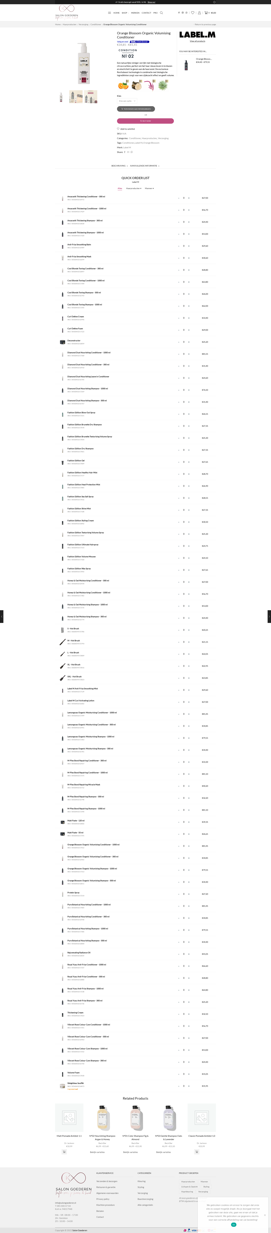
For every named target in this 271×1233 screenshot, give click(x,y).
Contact (146, 13)
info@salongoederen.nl (65, 1203)
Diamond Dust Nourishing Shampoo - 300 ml (87, 400)
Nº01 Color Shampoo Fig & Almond (135, 1137)
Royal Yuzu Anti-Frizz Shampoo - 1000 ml (85, 988)
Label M (139, 142)
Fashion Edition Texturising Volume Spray (85, 532)
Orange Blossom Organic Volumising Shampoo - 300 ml (91, 880)
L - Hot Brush (73, 652)
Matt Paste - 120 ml (76, 820)
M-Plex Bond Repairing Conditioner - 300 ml (87, 760)
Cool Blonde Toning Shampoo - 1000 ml (84, 304)
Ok (233, 1225)
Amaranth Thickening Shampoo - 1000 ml (85, 232)
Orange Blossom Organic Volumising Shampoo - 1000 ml (92, 868)
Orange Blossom (151, 142)
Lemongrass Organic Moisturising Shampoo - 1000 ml (90, 736)
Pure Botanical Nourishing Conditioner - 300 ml (88, 916)
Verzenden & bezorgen (106, 1181)
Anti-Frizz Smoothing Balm (79, 244)
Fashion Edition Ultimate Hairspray (82, 544)
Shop (124, 13)
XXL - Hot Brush (74, 676)
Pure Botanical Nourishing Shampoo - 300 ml (87, 940)
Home (116, 13)
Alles (120, 188)
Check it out (157, 2)
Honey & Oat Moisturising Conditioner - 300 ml (88, 580)
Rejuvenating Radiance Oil (78, 952)
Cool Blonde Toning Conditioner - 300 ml (85, 268)
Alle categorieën (145, 1205)
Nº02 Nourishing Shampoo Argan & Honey (102, 1137)
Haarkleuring (187, 1191)
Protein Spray (73, 892)
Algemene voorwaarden (107, 1193)
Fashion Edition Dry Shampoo (80, 448)
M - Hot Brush (73, 640)
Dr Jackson (69, 1143)
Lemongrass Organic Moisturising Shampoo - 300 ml (90, 748)
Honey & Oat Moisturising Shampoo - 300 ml (87, 616)
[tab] (119, 165)
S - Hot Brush (73, 628)
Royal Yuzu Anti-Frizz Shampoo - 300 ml (84, 1000)
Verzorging (83, 24)
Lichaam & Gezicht (189, 1186)
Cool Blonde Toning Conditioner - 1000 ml (86, 280)
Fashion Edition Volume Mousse (81, 556)
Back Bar (102, 1143)
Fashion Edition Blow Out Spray (81, 412)
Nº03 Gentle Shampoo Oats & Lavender (168, 1137)
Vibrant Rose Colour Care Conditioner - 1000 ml (88, 1024)
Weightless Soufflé (75, 1083)
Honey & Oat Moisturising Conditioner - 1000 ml (88, 592)
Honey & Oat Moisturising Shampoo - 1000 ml (87, 604)
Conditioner (95, 24)
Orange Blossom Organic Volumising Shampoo (204, 58)
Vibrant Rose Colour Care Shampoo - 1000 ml (87, 1048)
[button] (64, 1151)
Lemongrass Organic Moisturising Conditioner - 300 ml (91, 724)
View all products (197, 41)
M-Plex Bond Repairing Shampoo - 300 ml (85, 796)
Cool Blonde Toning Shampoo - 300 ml (84, 292)
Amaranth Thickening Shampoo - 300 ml (85, 220)
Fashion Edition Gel (76, 460)
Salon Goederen (79, 1230)
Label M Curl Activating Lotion (80, 700)
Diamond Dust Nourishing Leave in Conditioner (88, 376)
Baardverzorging (145, 1199)
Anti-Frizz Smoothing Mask (79, 256)
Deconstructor (73, 340)
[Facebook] (179, 13)
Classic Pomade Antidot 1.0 (201, 1135)
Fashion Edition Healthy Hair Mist (82, 472)
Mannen (149, 188)
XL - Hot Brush (73, 664)
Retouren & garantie (105, 1187)
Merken (135, 13)
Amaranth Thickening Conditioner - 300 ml (86, 196)
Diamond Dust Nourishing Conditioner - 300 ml (88, 364)
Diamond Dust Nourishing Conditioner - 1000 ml (89, 352)
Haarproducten (69, 24)
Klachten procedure (105, 1205)
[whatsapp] (131, 152)
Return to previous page (205, 24)
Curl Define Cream (75, 316)
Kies (119, 95)
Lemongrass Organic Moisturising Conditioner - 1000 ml (92, 712)
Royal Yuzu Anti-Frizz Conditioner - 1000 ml (86, 964)
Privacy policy (102, 1199)
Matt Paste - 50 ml (75, 832)
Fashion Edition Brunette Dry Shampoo (84, 424)
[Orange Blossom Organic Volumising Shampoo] (186, 64)
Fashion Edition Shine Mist (79, 508)
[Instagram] (183, 13)
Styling (141, 1187)
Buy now (147, 121)
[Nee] (264, 1215)
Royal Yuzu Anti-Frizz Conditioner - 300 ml (86, 976)
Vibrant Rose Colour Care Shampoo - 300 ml (86, 1060)
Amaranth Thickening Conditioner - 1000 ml (86, 208)
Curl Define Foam (75, 328)
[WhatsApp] (186, 13)
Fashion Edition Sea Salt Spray (80, 496)
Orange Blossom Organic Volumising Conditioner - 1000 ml (93, 844)
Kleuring (142, 1181)
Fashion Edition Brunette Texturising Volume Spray (89, 436)
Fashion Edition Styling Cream (80, 520)
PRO (155, 13)
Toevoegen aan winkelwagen (137, 109)
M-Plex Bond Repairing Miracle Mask (83, 784)
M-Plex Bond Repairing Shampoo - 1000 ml (86, 808)
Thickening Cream (75, 1012)
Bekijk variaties (97, 1152)
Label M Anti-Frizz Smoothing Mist (82, 688)
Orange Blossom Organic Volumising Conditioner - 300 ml (92, 856)
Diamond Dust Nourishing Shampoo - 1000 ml (87, 388)
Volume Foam (73, 1072)
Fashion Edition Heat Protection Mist (83, 484)
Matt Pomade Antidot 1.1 (69, 1135)
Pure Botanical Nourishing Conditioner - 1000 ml (89, 904)
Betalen (100, 1211)
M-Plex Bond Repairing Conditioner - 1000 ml (87, 772)
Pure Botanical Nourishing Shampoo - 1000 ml (87, 928)
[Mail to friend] (128, 152)
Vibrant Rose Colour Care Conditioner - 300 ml (88, 1036)
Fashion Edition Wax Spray (79, 568)
